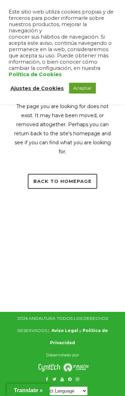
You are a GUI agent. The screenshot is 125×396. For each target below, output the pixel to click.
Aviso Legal (64, 330)
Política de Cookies (35, 74)
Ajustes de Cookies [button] (37, 88)
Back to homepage (62, 181)
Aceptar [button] (82, 88)
